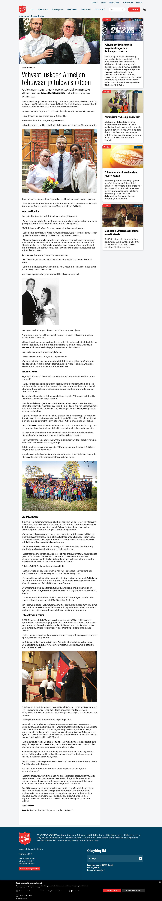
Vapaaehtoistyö (114, 2)
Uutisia (35, 16)
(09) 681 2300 (96, 867)
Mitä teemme (72, 9)
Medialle (139, 2)
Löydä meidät (86, 9)
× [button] (160, 882)
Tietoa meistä (100, 9)
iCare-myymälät (57, 9)
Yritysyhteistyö (128, 2)
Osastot (103, 2)
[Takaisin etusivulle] (24, 16)
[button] (58, 899)
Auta (32, 9)
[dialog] (81, 890)
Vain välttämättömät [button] (133, 890)
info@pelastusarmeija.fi (95, 870)
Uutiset (42, 16)
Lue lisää (37, 888)
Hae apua (94, 2)
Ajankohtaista (43, 9)
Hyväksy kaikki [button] (112, 890)
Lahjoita (134, 9)
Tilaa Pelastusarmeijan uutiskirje (29, 869)
